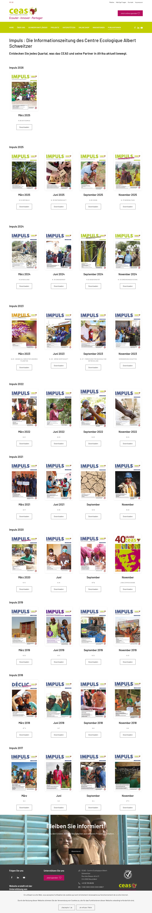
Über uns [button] (21, 27)
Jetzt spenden (52, 878)
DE (12, 2)
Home (11, 27)
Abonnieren (76, 851)
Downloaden (24, 127)
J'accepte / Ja (66, 907)
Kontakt (130, 2)
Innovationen (99, 27)
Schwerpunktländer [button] (37, 27)
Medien (111, 2)
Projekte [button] (55, 27)
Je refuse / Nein (85, 907)
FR (10, 2)
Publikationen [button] (114, 27)
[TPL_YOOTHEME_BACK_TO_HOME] (26, 13)
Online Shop (84, 27)
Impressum (139, 2)
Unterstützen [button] (69, 27)
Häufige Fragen (121, 2)
